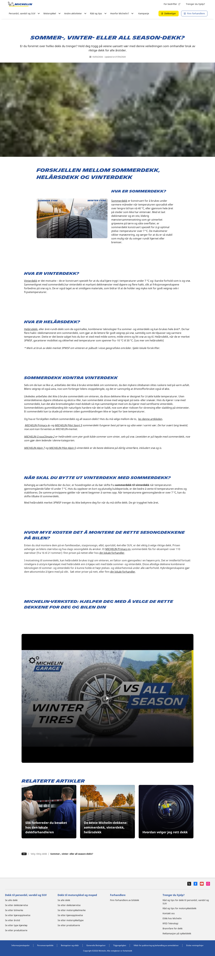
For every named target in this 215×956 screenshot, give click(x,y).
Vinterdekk (30, 280)
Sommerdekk (119, 201)
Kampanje (143, 13)
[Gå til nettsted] (20, 4)
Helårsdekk (31, 329)
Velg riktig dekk (39, 853)
